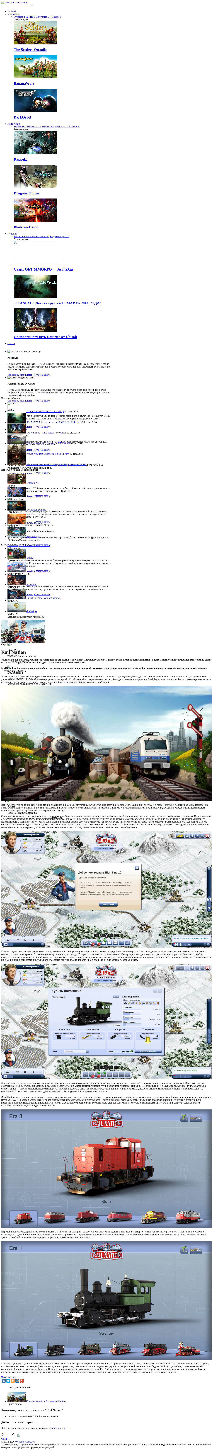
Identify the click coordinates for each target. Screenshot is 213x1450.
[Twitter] (8, 1381)
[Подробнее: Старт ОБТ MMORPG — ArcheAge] (35, 263)
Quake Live (32, 483)
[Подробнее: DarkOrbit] (35, 111)
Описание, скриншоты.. (20, 374)
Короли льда (33, 536)
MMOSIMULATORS (67, 126)
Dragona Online (26, 193)
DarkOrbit (22, 117)
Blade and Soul (26, 227)
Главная (11, 11)
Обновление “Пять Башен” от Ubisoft (45, 337)
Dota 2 (30, 557)
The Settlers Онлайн (30, 50)
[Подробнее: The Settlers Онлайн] (35, 43)
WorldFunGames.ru (25, 1441)
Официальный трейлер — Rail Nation (46, 1401)
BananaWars (24, 83)
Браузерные (13, 14)
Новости (12, 233)
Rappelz (20, 159)
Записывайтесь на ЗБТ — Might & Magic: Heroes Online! (56, 464)
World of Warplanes (36, 571)
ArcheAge (31, 611)
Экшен (56, 16)
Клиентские (13, 123)
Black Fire (31, 584)
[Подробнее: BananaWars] (35, 77)
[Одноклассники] (13, 1381)
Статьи (11, 343)
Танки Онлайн (34, 523)
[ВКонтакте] (4, 1381)
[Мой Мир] (17, 1381)
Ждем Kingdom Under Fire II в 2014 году (47, 454)
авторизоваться (57, 1428)
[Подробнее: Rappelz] (35, 153)
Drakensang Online (36, 509)
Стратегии (21, 16)
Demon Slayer (33, 496)
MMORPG (34, 126)
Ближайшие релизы (37, 236)
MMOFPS (20, 126)
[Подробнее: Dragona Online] (35, 187)
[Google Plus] (22, 1381)
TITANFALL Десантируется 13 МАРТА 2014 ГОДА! (57, 303)
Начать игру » (8, 1377)
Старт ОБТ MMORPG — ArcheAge (43, 269)
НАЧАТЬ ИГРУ (42, 374)
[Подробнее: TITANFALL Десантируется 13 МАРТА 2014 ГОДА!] (35, 297)
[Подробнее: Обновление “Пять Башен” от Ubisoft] (35, 331)
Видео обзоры (59, 236)
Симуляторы (43, 16)
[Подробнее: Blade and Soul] (35, 221)
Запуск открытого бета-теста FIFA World (48, 443)
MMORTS (48, 126)
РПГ (32, 16)
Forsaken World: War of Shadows (43, 598)
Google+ (5, 1439)
